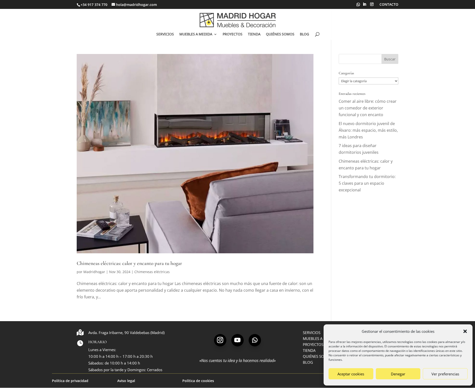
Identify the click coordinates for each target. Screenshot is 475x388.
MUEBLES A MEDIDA (195, 34)
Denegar (398, 373)
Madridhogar (94, 271)
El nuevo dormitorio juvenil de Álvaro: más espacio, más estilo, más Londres (368, 130)
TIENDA (254, 34)
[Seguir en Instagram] (220, 340)
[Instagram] (372, 5)
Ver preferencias (445, 373)
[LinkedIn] (364, 5)
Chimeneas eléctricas (152, 271)
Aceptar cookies (350, 373)
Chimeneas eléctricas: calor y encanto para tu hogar (129, 263)
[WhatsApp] (358, 6)
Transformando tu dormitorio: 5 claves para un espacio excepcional (367, 183)
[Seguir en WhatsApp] (255, 340)
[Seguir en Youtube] (237, 340)
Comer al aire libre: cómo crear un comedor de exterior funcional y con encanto (368, 108)
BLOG (304, 34)
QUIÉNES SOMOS (280, 34)
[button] (465, 331)
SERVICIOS (165, 34)
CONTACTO (389, 5)
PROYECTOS (232, 34)
